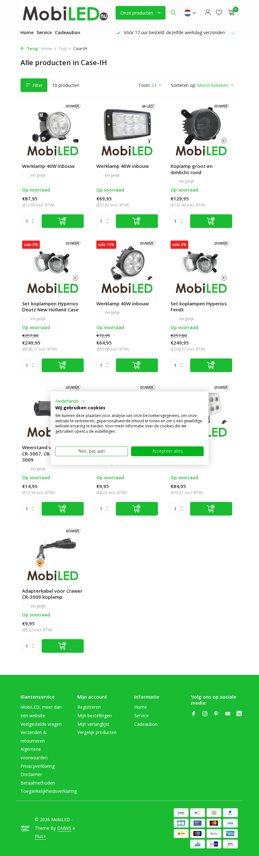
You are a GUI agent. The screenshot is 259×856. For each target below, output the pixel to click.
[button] (70, 401)
